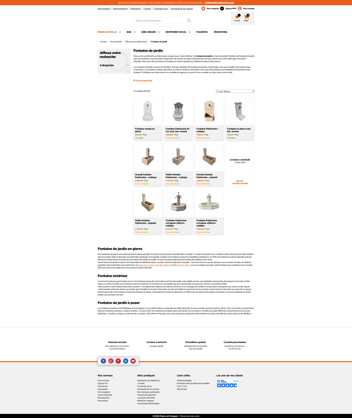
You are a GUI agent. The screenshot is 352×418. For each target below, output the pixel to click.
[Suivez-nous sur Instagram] (110, 361)
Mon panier (103, 389)
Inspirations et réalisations (148, 380)
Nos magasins (104, 8)
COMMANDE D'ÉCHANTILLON (219, 2)
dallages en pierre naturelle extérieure (155, 265)
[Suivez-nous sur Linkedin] (125, 361)
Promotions (103, 400)
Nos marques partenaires (148, 392)
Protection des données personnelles (193, 383)
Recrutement (103, 397)
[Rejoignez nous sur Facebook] (103, 361)
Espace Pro (103, 383)
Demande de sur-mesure (182, 8)
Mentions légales (184, 380)
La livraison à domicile (240, 183)
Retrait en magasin (145, 400)
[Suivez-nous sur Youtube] (133, 361)
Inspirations (135, 8)
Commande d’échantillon (148, 403)
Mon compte (103, 380)
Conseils (147, 8)
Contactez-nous (161, 8)
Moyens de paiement (146, 395)
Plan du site (182, 389)
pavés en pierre (183, 265)
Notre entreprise (120, 8)
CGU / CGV (182, 386)
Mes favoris (103, 386)
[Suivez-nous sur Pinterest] (118, 361)
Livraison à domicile (146, 397)
